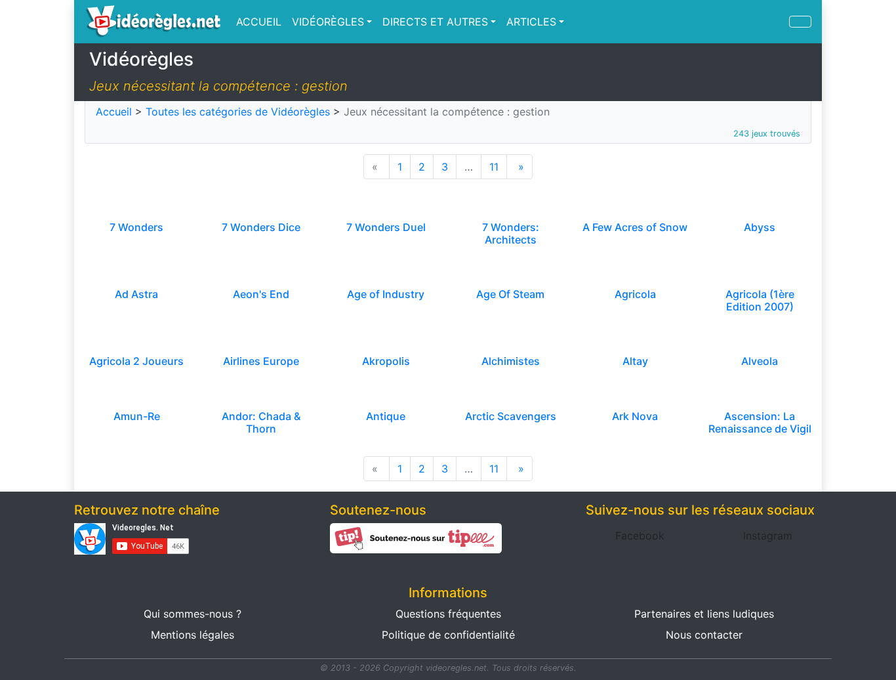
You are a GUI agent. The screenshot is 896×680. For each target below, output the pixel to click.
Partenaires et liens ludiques (704, 613)
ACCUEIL (258, 21)
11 (494, 166)
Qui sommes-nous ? (192, 613)
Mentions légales (192, 634)
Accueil (114, 111)
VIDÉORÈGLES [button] (328, 21)
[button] (640, 535)
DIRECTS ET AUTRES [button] (435, 21)
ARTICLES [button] (531, 21)
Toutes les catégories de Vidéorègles (238, 111)
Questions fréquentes (448, 613)
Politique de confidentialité (448, 634)
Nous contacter (704, 634)
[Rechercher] (800, 22)
